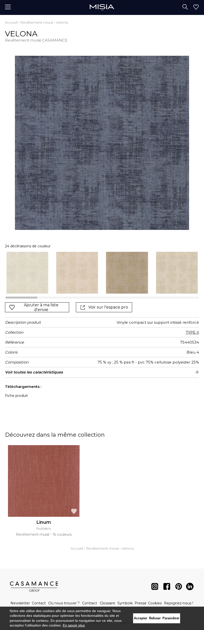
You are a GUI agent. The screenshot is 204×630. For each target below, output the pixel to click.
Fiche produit (16, 395)
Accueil (11, 22)
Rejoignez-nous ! (178, 603)
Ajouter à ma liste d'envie (41, 307)
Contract (89, 603)
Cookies (155, 603)
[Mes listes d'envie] (196, 7)
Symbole (125, 603)
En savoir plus (74, 625)
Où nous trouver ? (64, 603)
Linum (43, 522)
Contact (39, 603)
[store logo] (102, 7)
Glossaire (107, 603)
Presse (141, 603)
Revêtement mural (36, 22)
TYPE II (192, 332)
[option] (27, 273)
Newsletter (20, 603)
